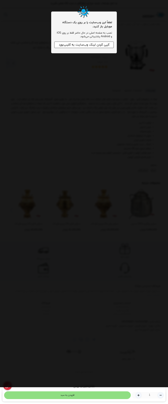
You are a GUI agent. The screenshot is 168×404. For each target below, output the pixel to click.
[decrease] (160, 395)
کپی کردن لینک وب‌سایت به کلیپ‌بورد (84, 45)
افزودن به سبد (67, 395)
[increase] (138, 395)
